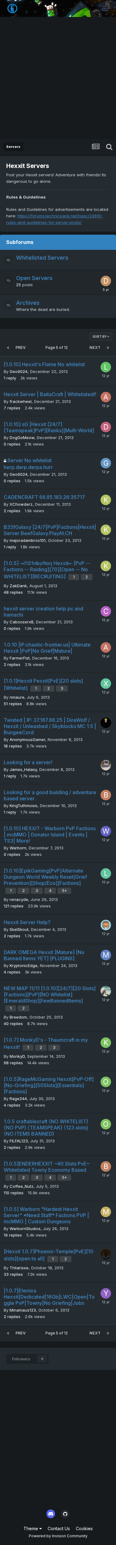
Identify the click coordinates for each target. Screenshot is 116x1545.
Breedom (18, 1017)
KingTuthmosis (23, 805)
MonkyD (17, 1056)
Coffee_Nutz (21, 1186)
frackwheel (21, 401)
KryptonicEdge (23, 965)
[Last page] (108, 347)
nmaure (17, 697)
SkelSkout (19, 929)
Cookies (84, 1528)
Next (95, 347)
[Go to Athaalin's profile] (106, 397)
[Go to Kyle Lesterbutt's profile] (106, 500)
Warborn (18, 847)
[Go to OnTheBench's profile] (106, 1082)
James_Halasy (23, 769)
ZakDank (18, 585)
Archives (28, 302)
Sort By (99, 336)
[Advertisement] (58, 78)
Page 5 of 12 (57, 347)
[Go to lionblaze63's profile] (106, 873)
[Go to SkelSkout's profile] (106, 925)
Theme (31, 1528)
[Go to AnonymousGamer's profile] (106, 723)
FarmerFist (20, 657)
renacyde (19, 899)
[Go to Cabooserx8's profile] (106, 611)
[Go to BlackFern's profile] (106, 795)
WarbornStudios (25, 1228)
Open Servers (34, 278)
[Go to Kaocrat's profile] (106, 1042)
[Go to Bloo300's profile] (106, 1166)
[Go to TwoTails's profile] (106, 1254)
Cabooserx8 (21, 621)
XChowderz (21, 504)
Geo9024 (19, 371)
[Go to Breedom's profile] (106, 991)
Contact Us (59, 1528)
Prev (20, 347)
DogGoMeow (22, 437)
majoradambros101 (27, 540)
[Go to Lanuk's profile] (106, 367)
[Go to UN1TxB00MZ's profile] (106, 765)
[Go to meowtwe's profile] (106, 955)
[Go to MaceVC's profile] (106, 1212)
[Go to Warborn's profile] (106, 831)
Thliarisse (19, 1267)
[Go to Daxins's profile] (106, 281)
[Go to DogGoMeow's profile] (106, 427)
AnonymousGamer (27, 739)
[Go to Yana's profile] (106, 1293)
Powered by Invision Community (58, 1536)
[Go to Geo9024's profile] (106, 463)
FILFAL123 (19, 1140)
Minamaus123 (23, 1310)
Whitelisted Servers (42, 257)
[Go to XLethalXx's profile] (106, 683)
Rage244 (18, 1098)
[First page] (8, 347)
